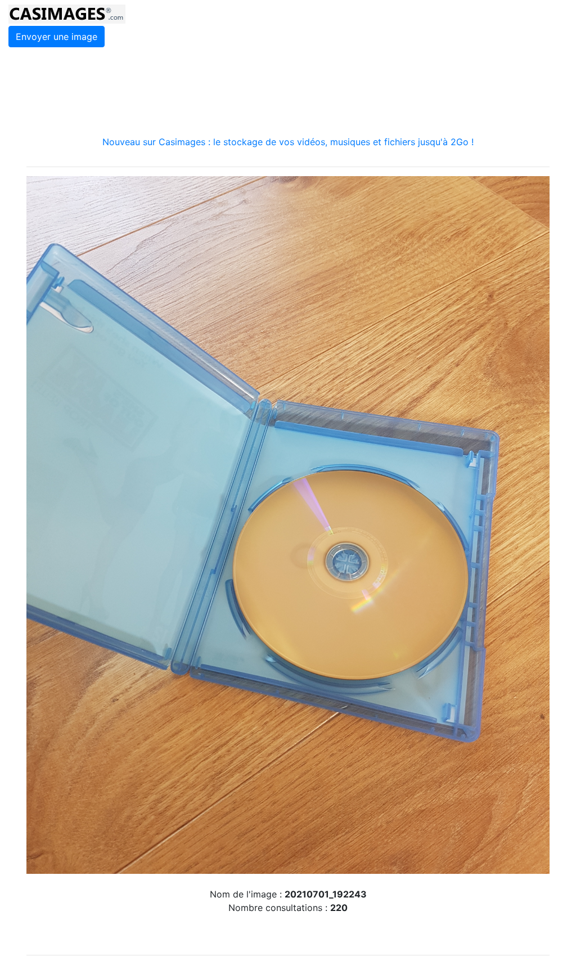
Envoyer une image (56, 36)
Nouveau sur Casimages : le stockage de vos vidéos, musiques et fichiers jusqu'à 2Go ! (288, 141)
